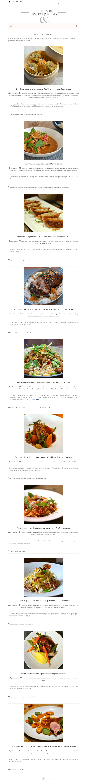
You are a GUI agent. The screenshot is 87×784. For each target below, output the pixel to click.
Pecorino (24, 551)
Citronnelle (14, 407)
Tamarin (67, 187)
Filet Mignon (23, 769)
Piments (63, 187)
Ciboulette (12, 114)
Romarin (29, 478)
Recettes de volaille (72, 170)
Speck (31, 624)
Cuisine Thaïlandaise (29, 187)
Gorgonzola (12, 624)
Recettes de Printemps (42, 97)
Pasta (20, 551)
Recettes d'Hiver (69, 95)
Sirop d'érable (39, 478)
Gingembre (31, 114)
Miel (21, 332)
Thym (31, 332)
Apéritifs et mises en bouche (35, 93)
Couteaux (14, 93)
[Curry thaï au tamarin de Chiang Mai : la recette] (43, 140)
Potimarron (23, 478)
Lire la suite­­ (34, 399)
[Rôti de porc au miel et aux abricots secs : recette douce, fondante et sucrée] (43, 286)
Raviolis (32, 260)
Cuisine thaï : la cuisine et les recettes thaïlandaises (41, 168)
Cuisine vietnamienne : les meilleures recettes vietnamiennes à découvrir (46, 386)
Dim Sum (25, 114)
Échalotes (40, 187)
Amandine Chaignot (14, 769)
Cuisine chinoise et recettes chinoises (51, 93)
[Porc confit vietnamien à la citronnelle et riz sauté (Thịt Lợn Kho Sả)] (43, 358)
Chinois (14, 260)
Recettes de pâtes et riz (49, 534)
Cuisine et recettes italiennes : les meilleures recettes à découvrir (43, 532)
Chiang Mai (20, 187)
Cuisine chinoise (19, 114)
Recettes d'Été (60, 95)
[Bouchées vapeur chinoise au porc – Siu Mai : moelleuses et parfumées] (43, 65)
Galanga (45, 187)
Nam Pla (58, 187)
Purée (44, 697)
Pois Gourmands (36, 697)
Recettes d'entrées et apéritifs (49, 95)
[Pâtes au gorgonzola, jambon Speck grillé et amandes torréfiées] (43, 577)
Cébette (17, 697)
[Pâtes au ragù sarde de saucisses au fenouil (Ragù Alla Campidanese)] (43, 504)
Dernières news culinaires (67, 93)
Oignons (25, 332)
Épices (17, 332)
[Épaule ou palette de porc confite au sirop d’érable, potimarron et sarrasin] (43, 433)
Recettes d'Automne (36, 95)
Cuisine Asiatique (27, 407)
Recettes (15, 95)
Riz (50, 407)
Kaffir (54, 187)
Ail (10, 187)
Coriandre (20, 407)
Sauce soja (39, 114)
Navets (25, 697)
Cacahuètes (14, 187)
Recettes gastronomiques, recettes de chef (53, 753)
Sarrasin (34, 478)
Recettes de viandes (53, 97)
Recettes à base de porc (24, 95)
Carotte (13, 697)
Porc (35, 114)
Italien (17, 624)
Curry (35, 187)
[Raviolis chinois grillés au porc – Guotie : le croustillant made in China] (43, 213)
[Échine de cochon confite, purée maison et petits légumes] (43, 650)
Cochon (13, 478)
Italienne (16, 551)
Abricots (12, 332)
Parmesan (22, 624)
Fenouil (11, 551)
